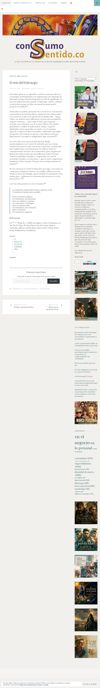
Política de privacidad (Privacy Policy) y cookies (33, 684)
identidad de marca (84, 473)
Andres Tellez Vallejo (34, 88)
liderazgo (82, 483)
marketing (45, 289)
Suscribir (53, 3)
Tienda (64, 3)
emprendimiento (31, 289)
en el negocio (19, 76)
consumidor (17, 289)
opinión (79, 491)
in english (80, 478)
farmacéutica (82, 469)
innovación (82, 480)
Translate (90, 81)
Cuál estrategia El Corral (83, 376)
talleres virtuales (84, 494)
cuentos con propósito (82, 461)
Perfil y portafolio (23, 3)
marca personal (84, 486)
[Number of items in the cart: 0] (76, 72)
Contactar (40, 3)
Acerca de (5, 3)
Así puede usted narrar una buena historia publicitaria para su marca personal (86, 383)
